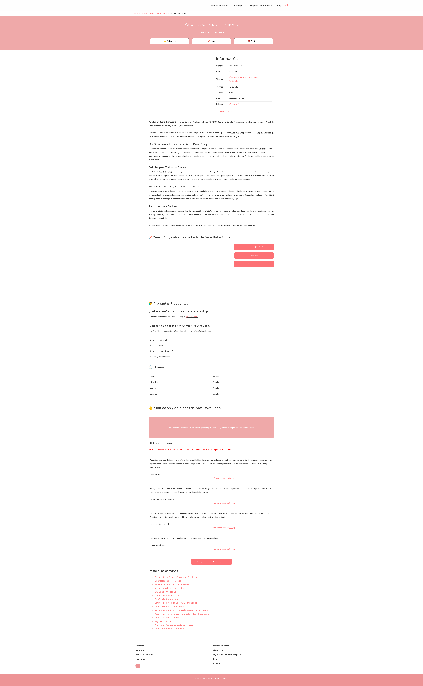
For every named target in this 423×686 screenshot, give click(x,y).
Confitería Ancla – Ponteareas (170, 606)
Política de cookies (144, 655)
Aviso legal (140, 650)
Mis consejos (218, 650)
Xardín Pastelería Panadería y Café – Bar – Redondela (182, 614)
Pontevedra (221, 32)
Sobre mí (217, 663)
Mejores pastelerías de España (227, 655)
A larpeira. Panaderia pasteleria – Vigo (174, 625)
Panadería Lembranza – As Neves (172, 584)
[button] (287, 6)
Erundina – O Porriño (165, 592)
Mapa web (140, 659)
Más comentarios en (224, 478)
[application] (229, 5)
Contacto (139, 646)
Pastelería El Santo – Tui (167, 595)
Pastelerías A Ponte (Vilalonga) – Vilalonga (176, 577)
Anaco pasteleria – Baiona (168, 617)
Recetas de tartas (221, 646)
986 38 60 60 (192, 316)
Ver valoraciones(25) (224, 111)
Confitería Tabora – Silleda (168, 581)
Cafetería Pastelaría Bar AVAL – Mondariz (176, 603)
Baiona (213, 32)
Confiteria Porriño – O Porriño (170, 628)
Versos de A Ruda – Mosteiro (169, 588)
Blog (215, 659)
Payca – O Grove (163, 621)
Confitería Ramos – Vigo (167, 599)
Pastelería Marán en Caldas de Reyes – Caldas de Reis (182, 610)
